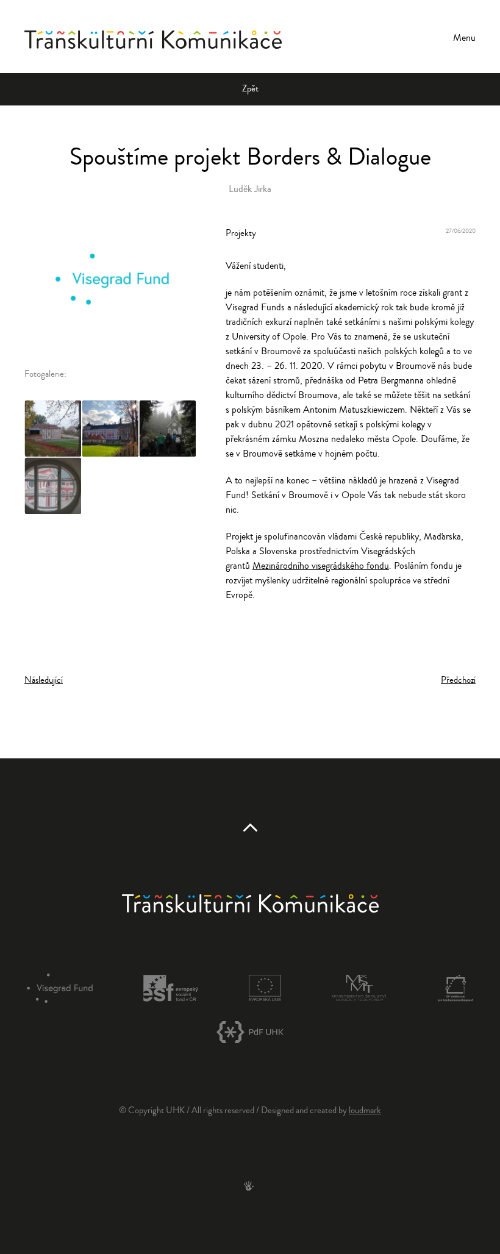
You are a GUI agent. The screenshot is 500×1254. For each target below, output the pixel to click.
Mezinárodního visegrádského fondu (320, 565)
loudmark (365, 1110)
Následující (43, 680)
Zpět (250, 88)
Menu (464, 38)
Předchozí (458, 680)
